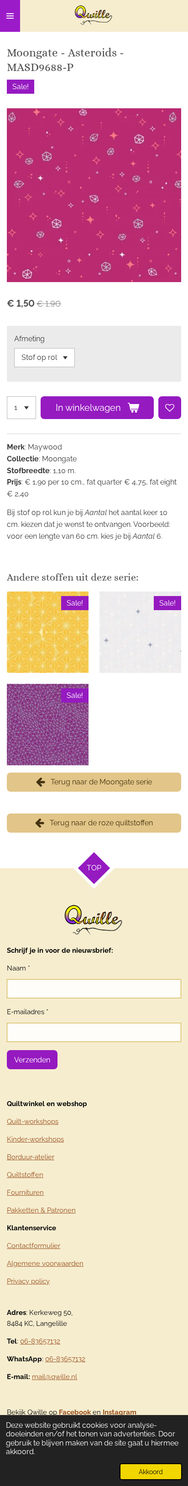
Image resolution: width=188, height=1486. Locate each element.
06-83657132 (40, 1341)
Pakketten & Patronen (41, 1210)
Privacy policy (28, 1281)
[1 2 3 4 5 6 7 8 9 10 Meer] (21, 407)
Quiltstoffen (25, 1175)
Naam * (18, 968)
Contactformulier (33, 1246)
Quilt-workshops (32, 1121)
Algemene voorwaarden (45, 1263)
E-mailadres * (27, 1012)
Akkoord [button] (151, 1472)
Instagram (119, 1412)
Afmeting (29, 338)
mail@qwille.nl (54, 1377)
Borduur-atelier (30, 1157)
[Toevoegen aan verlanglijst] (169, 407)
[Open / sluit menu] (10, 16)
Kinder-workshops (35, 1139)
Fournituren (25, 1192)
